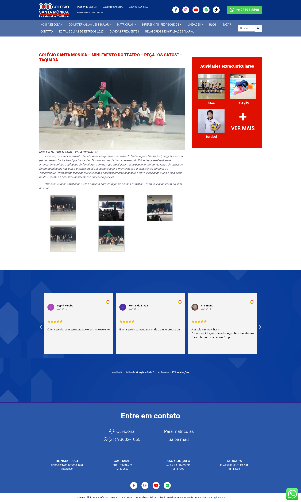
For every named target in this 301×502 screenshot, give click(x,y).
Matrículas (125, 24)
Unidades (194, 24)
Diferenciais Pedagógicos (160, 24)
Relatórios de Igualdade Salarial (169, 31)
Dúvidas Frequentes (124, 31)
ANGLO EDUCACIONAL (113, 7)
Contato (46, 31)
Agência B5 (219, 497)
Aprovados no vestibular (90, 12)
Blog (212, 24)
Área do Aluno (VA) (138, 7)
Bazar (226, 24)
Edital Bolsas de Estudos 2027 (81, 31)
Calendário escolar (87, 7)
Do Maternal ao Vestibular (89, 24)
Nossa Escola (50, 24)
